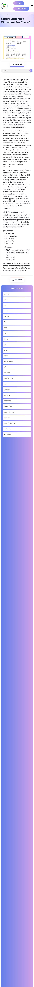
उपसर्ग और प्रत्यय (8, 378)
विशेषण (6, 339)
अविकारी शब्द (7, 401)
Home (3, 15)
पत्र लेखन (6, 316)
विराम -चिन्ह (7, 418)
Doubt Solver (21, 8)
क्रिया (5, 311)
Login (19, 3)
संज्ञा (5, 345)
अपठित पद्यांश (7, 429)
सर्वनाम (6, 356)
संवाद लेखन (7, 390)
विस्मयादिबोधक (8, 406)
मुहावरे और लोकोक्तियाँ (9, 423)
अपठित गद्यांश (7, 395)
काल (5, 305)
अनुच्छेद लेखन (7, 294)
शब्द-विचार (7, 373)
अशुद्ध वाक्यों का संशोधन (10, 412)
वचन (5, 384)
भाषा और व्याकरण (8, 361)
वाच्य (5, 333)
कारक (5, 300)
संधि (5, 367)
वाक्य (5, 328)
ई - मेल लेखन (7, 435)
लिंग (5, 322)
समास (5, 350)
